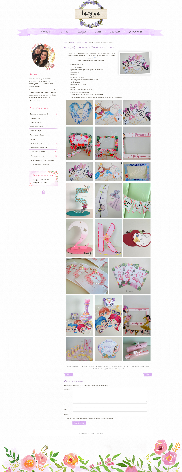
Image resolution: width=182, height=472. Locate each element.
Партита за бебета (43, 135)
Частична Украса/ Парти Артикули (122, 366)
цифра (111, 369)
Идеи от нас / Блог (43, 126)
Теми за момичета (44, 152)
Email (66, 410)
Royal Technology (97, 433)
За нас (63, 32)
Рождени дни (44, 122)
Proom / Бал (43, 118)
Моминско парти (43, 131)
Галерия (115, 32)
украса (106, 369)
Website (66, 414)
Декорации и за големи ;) (43, 114)
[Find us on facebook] (44, 192)
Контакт (135, 32)
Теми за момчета (44, 156)
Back (68, 375)
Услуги (81, 32)
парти (142, 366)
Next (147, 375)
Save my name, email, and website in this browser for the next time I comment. (90, 419)
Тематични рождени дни (43, 147)
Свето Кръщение (43, 143)
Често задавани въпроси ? (43, 164)
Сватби (43, 139)
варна (138, 366)
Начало (45, 32)
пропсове (96, 369)
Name (66, 405)
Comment (67, 389)
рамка (102, 369)
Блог (98, 32)
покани (147, 366)
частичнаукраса (119, 369)
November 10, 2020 (74, 366)
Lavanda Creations (88, 366)
